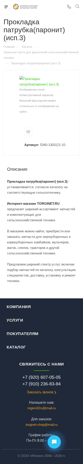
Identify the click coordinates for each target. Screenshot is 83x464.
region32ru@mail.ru (41, 408)
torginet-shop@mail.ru (42, 424)
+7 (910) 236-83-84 (41, 383)
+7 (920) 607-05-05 (41, 377)
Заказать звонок (40, 392)
